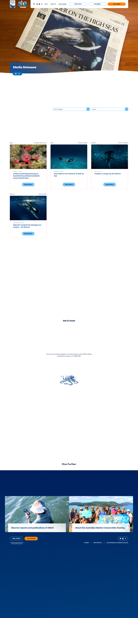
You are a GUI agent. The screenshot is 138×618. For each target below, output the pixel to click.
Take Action (78, 4)
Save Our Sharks (123, 142)
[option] (37, 514)
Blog (11, 142)
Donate (117, 4)
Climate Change (82, 142)
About (46, 4)
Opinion (93, 142)
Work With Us (97, 542)
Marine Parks (43, 194)
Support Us (53, 4)
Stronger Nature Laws (40, 142)
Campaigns (97, 4)
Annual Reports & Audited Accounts (117, 542)
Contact (86, 542)
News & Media (62, 4)
